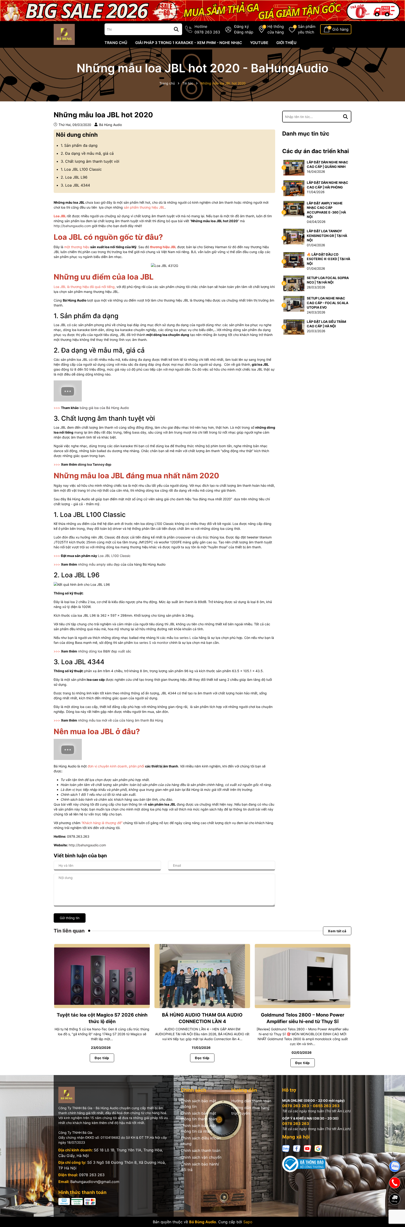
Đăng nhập (243, 32)
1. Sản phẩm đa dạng (79, 145)
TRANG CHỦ (116, 42)
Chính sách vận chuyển (201, 1157)
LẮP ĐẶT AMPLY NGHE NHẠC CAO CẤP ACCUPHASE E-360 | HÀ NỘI (326, 210)
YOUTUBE (259, 42)
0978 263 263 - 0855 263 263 (311, 1105)
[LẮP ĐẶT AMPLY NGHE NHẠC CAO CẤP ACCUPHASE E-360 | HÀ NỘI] (293, 208)
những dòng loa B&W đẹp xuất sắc (104, 651)
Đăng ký (241, 26)
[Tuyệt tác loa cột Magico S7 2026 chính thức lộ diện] (102, 976)
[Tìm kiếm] (176, 29)
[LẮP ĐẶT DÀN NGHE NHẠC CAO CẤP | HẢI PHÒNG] (293, 188)
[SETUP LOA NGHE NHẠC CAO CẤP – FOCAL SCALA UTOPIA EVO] (293, 304)
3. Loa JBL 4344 (75, 185)
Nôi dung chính (77, 134)
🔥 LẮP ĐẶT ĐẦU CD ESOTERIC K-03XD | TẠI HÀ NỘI (328, 258)
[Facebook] (296, 1148)
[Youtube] (307, 1148)
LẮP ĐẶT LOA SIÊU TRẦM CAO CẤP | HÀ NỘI (326, 324)
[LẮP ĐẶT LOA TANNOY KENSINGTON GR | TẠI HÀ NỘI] (293, 236)
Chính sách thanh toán (200, 1150)
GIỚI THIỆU (286, 42)
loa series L (182, 638)
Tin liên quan (69, 931)
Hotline (207, 29)
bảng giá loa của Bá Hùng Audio (104, 408)
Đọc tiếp (102, 1058)
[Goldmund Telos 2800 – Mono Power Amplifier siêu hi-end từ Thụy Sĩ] (302, 976)
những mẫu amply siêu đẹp (99, 564)
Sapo (247, 1222)
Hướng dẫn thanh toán (251, 1100)
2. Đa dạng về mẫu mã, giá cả (87, 153)
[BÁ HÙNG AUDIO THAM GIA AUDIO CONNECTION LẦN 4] (202, 976)
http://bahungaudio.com (72, 226)
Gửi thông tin (69, 918)
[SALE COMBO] (202, 10)
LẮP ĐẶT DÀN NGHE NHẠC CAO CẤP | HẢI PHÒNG (327, 185)
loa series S (143, 643)
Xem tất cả (337, 931)
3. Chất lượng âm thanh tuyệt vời (90, 161)
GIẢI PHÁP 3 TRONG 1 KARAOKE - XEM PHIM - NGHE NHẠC (188, 42)
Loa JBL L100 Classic (114, 556)
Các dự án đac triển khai (315, 151)
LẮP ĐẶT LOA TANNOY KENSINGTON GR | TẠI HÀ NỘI (327, 235)
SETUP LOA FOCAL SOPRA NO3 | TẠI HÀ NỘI (328, 280)
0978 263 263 (92, 1174)
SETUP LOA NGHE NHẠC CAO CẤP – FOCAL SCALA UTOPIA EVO (327, 302)
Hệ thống (275, 29)
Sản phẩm (306, 29)
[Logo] (64, 34)
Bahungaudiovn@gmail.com (94, 1181)
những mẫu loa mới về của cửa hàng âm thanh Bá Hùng (120, 720)
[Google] (318, 1148)
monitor (162, 643)
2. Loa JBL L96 (74, 177)
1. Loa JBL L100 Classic (81, 169)
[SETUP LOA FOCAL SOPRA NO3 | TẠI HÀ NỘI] (293, 283)
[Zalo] (286, 1148)
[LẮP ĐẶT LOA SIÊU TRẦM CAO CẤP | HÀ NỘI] (293, 327)
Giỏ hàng (340, 29)
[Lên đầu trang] (395, 1215)
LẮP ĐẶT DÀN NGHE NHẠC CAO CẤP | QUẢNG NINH (327, 164)
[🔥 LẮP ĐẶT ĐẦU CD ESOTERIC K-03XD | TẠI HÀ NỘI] (293, 260)
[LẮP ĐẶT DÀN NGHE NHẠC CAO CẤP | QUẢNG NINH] (293, 167)
